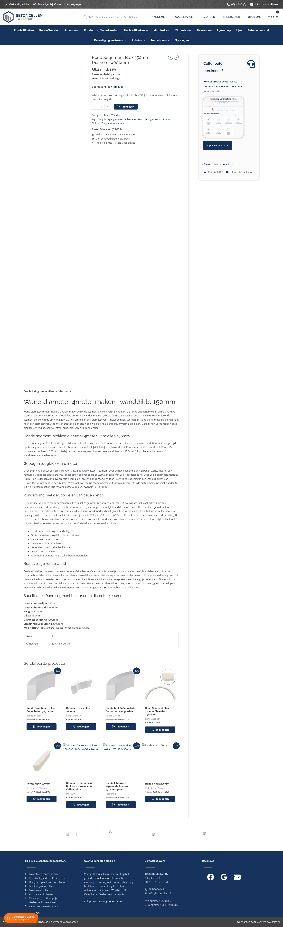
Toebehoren (159, 40)
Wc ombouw (183, 30)
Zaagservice (183, 17)
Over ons (254, 17)
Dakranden (204, 30)
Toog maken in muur (113, 123)
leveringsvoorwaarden (110, 901)
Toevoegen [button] (43, 726)
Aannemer (159, 17)
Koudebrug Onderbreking (101, 30)
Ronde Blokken (24, 30)
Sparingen (182, 40)
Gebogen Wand (153, 119)
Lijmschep (224, 30)
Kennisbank (231, 17)
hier (48, 455)
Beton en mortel (258, 30)
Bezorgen (207, 17)
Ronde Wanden (49, 30)
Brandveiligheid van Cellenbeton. (122, 587)
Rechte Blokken (134, 30)
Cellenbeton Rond (133, 119)
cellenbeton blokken (108, 878)
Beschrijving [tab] (31, 391)
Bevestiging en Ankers (108, 40)
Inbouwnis (72, 30)
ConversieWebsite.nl (268, 921)
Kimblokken (161, 30)
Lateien (137, 40)
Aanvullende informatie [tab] (56, 391)
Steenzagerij (105, 99)
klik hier (118, 86)
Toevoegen (127, 106)
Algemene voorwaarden (64, 921)
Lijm (239, 30)
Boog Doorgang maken (110, 119)
